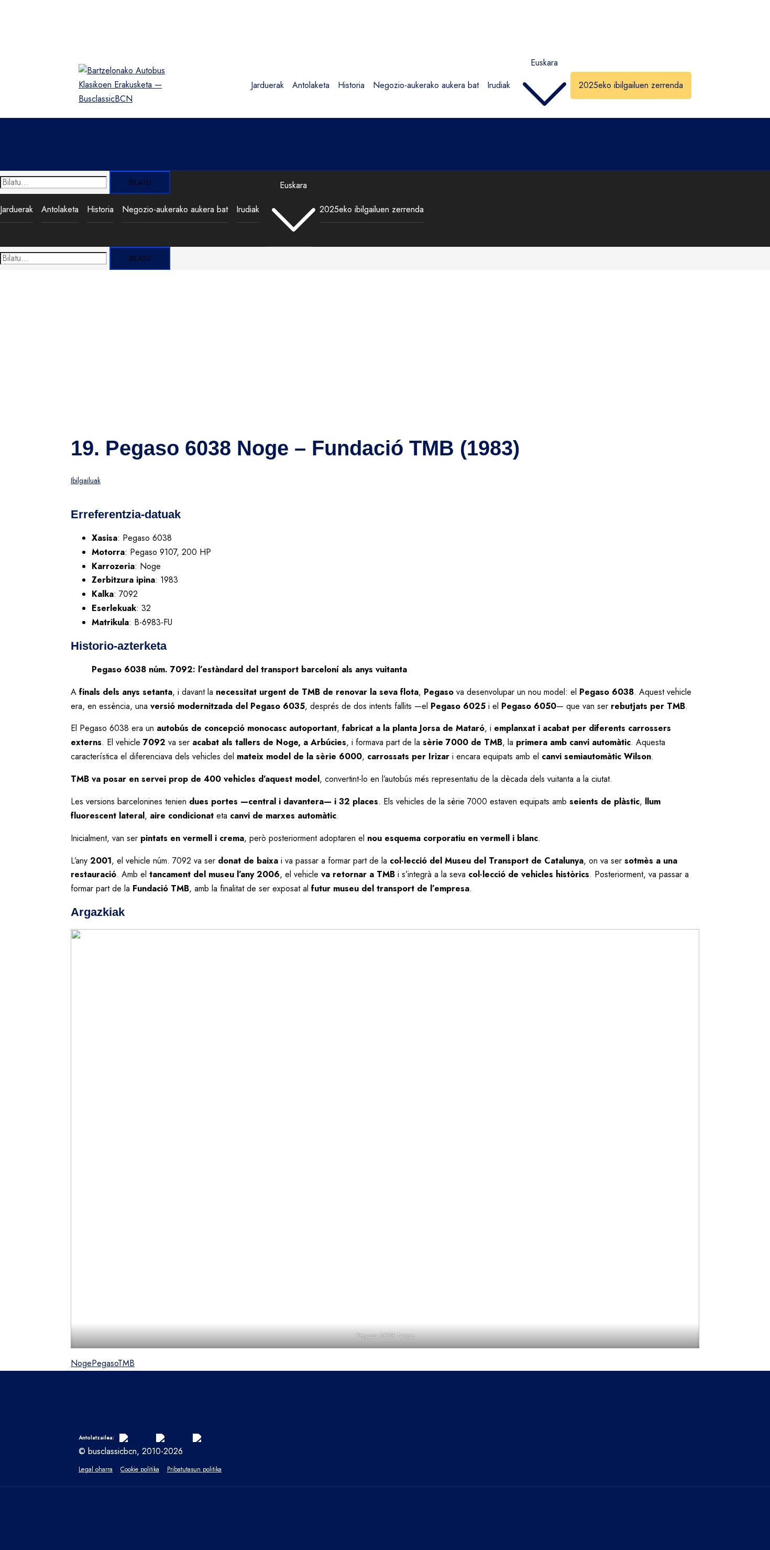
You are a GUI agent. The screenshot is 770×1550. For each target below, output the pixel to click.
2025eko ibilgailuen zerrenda (631, 85)
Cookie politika (139, 1469)
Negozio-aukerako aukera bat (426, 85)
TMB (126, 1363)
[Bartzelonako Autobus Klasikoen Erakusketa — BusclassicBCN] (122, 99)
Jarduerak (267, 85)
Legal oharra (96, 1469)
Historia (351, 85)
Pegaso (105, 1363)
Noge (81, 1363)
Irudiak (498, 85)
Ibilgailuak (86, 480)
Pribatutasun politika (194, 1469)
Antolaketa (310, 85)
